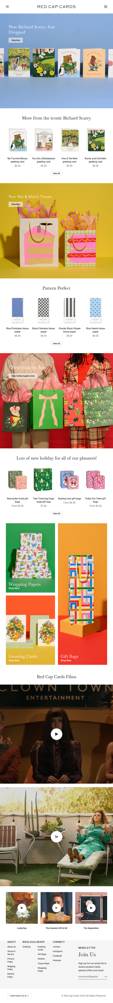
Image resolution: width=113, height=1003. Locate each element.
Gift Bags (42, 954)
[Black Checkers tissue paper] (43, 310)
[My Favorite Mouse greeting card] (17, 140)
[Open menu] (10, 6)
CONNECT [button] (59, 942)
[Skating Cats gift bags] (69, 480)
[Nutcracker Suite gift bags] (17, 480)
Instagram (57, 951)
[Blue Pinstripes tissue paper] (17, 310)
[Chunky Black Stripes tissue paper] (69, 310)
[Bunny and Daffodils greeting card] (95, 140)
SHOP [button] (41, 942)
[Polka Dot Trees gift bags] (95, 480)
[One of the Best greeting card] (69, 140)
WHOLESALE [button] (29, 942)
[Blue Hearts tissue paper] (95, 310)
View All (56, 173)
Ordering (26, 947)
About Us (11, 947)
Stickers (41, 959)
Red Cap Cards (71, 995)
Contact (56, 947)
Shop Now (15, 40)
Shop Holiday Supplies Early (23, 376)
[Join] (103, 976)
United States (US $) (18, 996)
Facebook (57, 956)
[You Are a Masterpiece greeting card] (43, 140)
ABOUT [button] (11, 942)
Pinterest (57, 960)
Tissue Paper (43, 963)
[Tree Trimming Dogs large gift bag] (43, 480)
